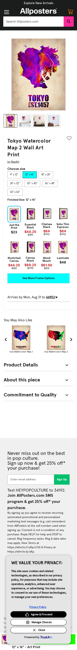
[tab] (14, 174)
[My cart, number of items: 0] (70, 11)
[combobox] (33, 21)
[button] (38, 3)
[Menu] (6, 12)
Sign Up (62, 479)
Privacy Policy (37, 607)
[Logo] (38, 11)
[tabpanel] (38, 237)
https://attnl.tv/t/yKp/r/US (23, 547)
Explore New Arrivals (38, 3)
